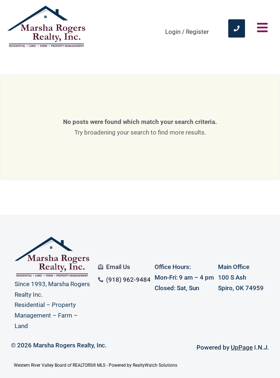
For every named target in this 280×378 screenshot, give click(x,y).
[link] (236, 28)
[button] (262, 28)
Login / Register (187, 31)
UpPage (242, 347)
